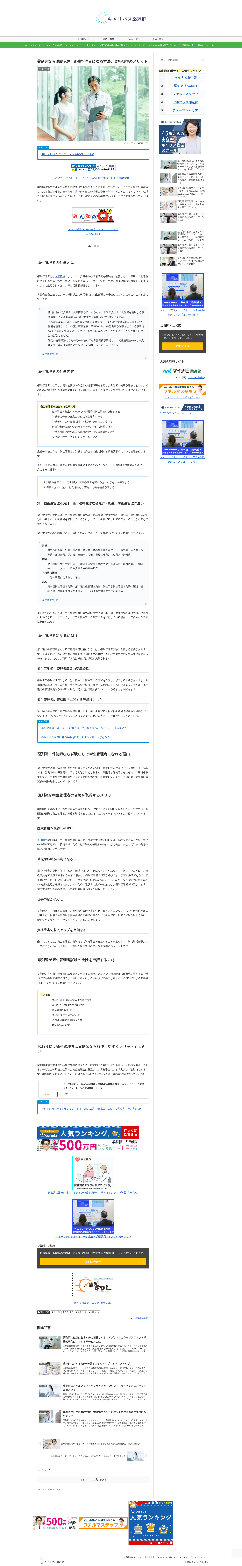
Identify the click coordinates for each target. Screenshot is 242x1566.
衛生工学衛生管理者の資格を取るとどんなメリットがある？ (75, 737)
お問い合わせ (93, 1261)
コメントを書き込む (93, 1480)
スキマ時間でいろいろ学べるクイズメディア (93, 229)
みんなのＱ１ (93, 234)
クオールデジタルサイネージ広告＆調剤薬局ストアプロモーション (93, 1236)
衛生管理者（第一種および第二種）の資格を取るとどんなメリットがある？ (84, 728)
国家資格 (60, 276)
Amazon (48, 1094)
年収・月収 (69, 1312)
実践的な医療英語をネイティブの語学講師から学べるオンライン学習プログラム (93, 1192)
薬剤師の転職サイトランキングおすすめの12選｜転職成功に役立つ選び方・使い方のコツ (92, 1108)
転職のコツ (95, 1312)
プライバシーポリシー (167, 1557)
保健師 (41, 840)
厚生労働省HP (50, 354)
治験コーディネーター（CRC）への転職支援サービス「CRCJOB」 (93, 178)
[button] (203, 60)
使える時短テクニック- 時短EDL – (93, 1302)
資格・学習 (44, 1312)
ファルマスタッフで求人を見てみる (183, 397)
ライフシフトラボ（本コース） (176, 413)
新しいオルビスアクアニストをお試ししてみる (67, 154)
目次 (90, 245)
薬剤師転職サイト (134, 1557)
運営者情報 (149, 1557)
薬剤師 (79, 191)
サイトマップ (186, 1557)
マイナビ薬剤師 (196, 377)
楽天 (66, 1094)
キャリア (57, 1312)
